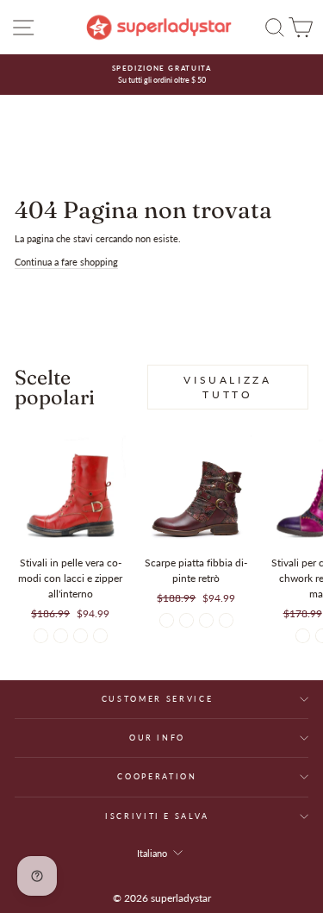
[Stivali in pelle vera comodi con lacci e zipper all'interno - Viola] (100, 635)
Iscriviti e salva (157, 816)
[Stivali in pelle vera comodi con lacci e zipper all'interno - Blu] (60, 635)
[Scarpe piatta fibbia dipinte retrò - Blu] (226, 620)
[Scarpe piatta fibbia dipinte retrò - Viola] (186, 620)
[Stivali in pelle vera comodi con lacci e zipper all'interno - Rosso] (40, 635)
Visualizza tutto (227, 387)
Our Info (157, 737)
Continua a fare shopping (66, 261)
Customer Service (157, 699)
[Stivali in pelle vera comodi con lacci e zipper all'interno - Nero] (80, 635)
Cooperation (156, 776)
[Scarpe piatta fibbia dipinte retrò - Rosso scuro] (166, 620)
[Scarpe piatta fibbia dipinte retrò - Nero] (206, 620)
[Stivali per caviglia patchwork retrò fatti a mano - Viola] (302, 635)
